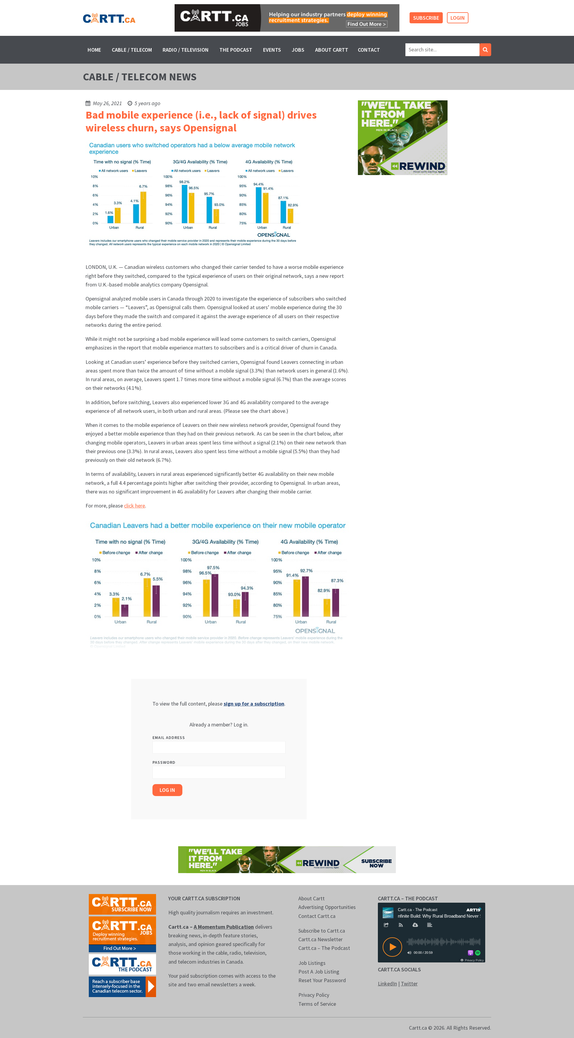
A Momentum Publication (224, 926)
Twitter (409, 983)
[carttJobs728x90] (287, 18)
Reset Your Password (322, 980)
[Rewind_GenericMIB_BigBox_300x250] (403, 137)
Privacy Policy (313, 994)
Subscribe (426, 17)
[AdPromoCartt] (122, 986)
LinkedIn (387, 983)
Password (163, 762)
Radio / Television (186, 49)
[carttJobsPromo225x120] (122, 933)
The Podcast (235, 49)
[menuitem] (94, 49)
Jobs (298, 49)
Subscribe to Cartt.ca (321, 930)
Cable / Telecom (132, 49)
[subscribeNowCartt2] (122, 903)
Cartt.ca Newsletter (320, 939)
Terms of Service (317, 1003)
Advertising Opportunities (327, 907)
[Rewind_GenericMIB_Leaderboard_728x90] (287, 859)
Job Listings (312, 962)
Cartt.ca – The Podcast (324, 948)
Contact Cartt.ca (316, 916)
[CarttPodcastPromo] (122, 963)
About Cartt (331, 49)
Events (272, 49)
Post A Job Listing (318, 971)
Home (94, 49)
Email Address (168, 737)
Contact (369, 49)
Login (458, 17)
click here (134, 505)
